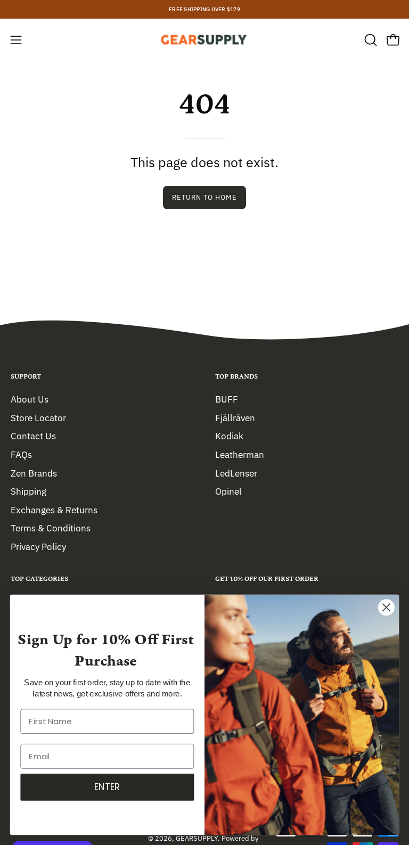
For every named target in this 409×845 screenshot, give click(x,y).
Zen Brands (34, 473)
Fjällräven (235, 417)
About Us (29, 399)
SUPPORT (26, 377)
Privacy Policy (38, 547)
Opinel (228, 491)
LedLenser (236, 473)
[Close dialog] (386, 607)
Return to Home (204, 197)
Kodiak (229, 436)
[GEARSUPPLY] (204, 40)
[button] (369, 39)
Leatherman (239, 454)
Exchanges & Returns (54, 509)
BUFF (226, 399)
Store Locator (38, 417)
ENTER (107, 787)
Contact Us (33, 436)
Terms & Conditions (51, 528)
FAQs (21, 454)
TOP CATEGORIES (39, 579)
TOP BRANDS (236, 377)
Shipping (28, 491)
